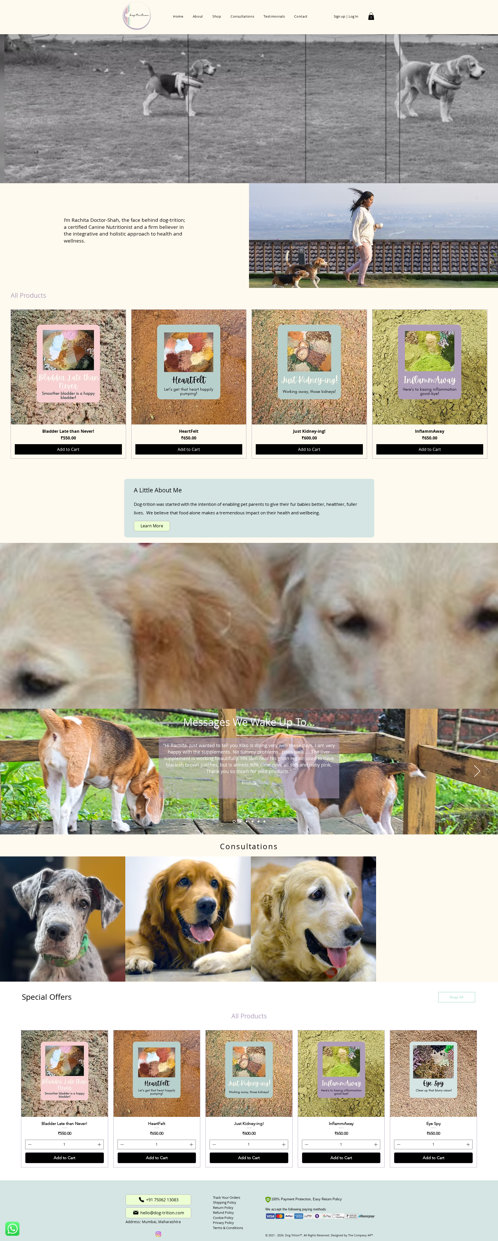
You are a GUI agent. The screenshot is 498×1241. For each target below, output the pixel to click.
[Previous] (21, 771)
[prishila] (233, 821)
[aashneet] (246, 821)
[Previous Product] (3, 384)
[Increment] (99, 1185)
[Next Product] (495, 384)
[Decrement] (29, 1185)
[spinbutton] (64, 1185)
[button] (371, 16)
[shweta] (239, 821)
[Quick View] (68, 367)
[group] (249, 384)
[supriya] (264, 821)
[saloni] (252, 821)
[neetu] (258, 821)
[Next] (477, 771)
